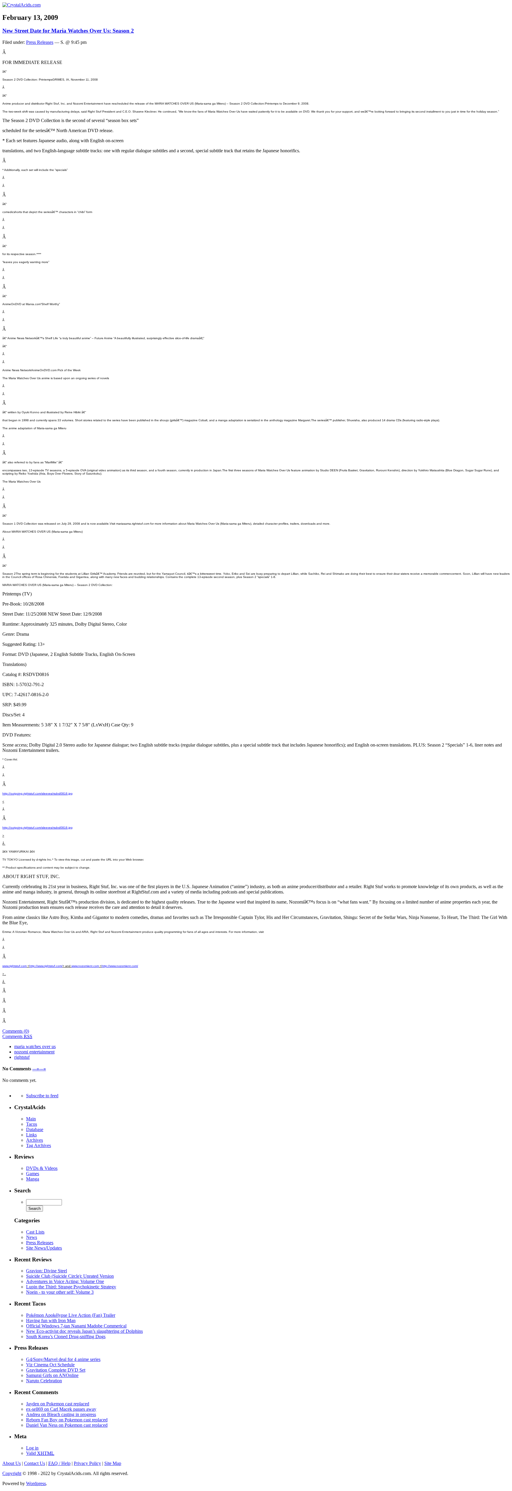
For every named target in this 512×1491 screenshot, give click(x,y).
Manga (32, 1178)
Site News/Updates (44, 1247)
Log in (32, 1447)
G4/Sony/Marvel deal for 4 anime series (63, 1359)
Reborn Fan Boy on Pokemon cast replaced (67, 1419)
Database (34, 1129)
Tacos (31, 1124)
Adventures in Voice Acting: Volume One (65, 1281)
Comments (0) (15, 1031)
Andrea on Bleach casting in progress (61, 1414)
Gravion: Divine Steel (46, 1270)
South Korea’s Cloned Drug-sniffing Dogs (65, 1336)
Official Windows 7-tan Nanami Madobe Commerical (76, 1325)
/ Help (59, 1463)
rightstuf (22, 1057)
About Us (11, 1463)
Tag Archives (38, 1145)
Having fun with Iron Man (51, 1320)
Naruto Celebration (44, 1380)
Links (31, 1134)
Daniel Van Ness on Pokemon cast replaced (67, 1425)
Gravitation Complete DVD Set (55, 1370)
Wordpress (36, 1483)
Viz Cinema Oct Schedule (50, 1364)
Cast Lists (35, 1231)
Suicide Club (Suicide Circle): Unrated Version (70, 1276)
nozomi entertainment (34, 1051)
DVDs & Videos (41, 1168)
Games (32, 1173)
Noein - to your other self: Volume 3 (60, 1292)
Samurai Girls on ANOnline (52, 1375)
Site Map (112, 1463)
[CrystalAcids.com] (21, 4)
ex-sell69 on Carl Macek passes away (61, 1409)
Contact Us (34, 1463)
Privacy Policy (87, 1463)
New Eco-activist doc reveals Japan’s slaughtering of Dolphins (84, 1331)
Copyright (11, 1473)
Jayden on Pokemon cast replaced (57, 1403)
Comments (17, 1036)
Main (31, 1118)
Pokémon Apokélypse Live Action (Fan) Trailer (70, 1315)
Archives (34, 1140)
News (31, 1237)
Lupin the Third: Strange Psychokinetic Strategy (71, 1286)
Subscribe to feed (42, 1095)
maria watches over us (35, 1046)
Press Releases (39, 42)
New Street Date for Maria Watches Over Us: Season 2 (68, 31)
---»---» (39, 1068)
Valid (40, 1453)
